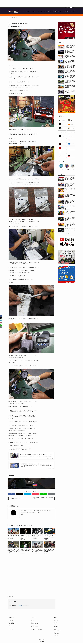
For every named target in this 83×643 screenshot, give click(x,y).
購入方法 (55, 623)
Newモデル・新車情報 (34, 623)
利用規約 (55, 632)
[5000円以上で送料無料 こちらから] (41, 15)
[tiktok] (70, 7)
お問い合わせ (56, 635)
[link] (22, 514)
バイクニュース (14, 26)
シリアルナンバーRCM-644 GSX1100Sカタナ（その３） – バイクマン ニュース (36, 454)
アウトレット (11, 629)
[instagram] (69, 7)
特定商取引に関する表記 (57, 630)
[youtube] (71, 7)
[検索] (74, 7)
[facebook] (66, 7)
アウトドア (10, 626)
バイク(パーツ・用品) (12, 622)
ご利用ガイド (56, 620)
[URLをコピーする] (51, 494)
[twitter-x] (67, 7)
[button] (11, 494)
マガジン (32, 620)
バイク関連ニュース (34, 622)
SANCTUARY (13, 517)
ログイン (21, 605)
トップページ (11, 620)
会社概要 (55, 629)
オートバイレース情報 (34, 626)
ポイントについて (56, 626)
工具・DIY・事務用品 (12, 623)
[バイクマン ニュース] (13, 11)
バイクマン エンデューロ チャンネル (36, 629)
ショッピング (41, 639)
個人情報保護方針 (56, 633)
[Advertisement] (34, 3)
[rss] (73, 7)
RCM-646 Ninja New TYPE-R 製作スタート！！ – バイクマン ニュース (34, 464)
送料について (56, 622)
